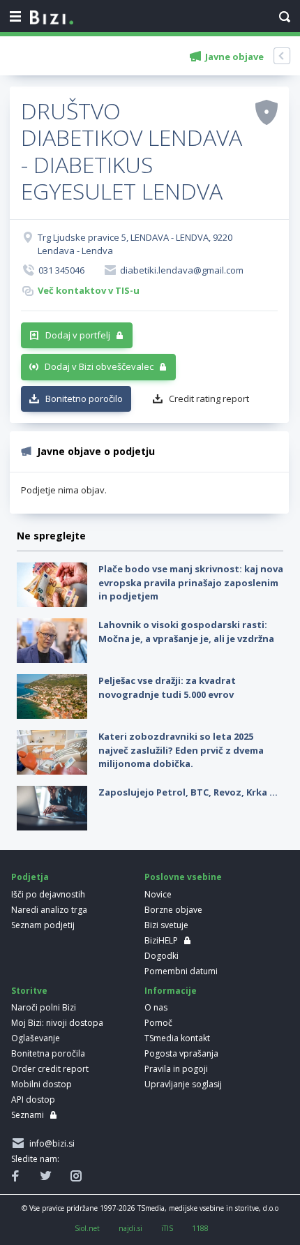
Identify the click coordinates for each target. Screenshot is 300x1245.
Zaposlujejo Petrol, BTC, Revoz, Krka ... (188, 792)
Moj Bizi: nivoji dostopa (57, 1023)
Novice (158, 894)
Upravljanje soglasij (183, 1084)
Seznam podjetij (43, 925)
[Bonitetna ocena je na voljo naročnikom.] (266, 112)
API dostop (33, 1099)
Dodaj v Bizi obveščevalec (99, 366)
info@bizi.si (50, 1143)
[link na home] (51, 18)
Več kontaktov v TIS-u (89, 290)
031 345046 (61, 270)
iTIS (167, 1228)
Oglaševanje (35, 1038)
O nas (155, 1007)
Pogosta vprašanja (181, 1053)
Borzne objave (173, 910)
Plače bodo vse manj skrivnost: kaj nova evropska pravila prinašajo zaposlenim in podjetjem (190, 582)
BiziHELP (161, 940)
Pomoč (158, 1023)
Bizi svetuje (166, 925)
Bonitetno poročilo (84, 398)
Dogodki (161, 956)
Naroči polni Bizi (43, 1007)
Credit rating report (209, 398)
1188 (200, 1228)
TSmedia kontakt (177, 1038)
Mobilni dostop (41, 1084)
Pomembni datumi (181, 971)
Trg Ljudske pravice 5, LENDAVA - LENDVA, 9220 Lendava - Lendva (135, 244)
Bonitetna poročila (48, 1053)
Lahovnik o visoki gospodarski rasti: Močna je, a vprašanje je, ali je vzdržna (186, 631)
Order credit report (50, 1069)
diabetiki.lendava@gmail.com (181, 270)
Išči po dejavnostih (48, 894)
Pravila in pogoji (176, 1069)
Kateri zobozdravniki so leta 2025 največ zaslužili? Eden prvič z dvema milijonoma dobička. (181, 750)
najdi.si (130, 1228)
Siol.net (87, 1228)
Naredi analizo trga (49, 910)
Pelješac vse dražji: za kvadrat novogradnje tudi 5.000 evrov (167, 687)
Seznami (27, 1115)
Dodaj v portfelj (77, 335)
